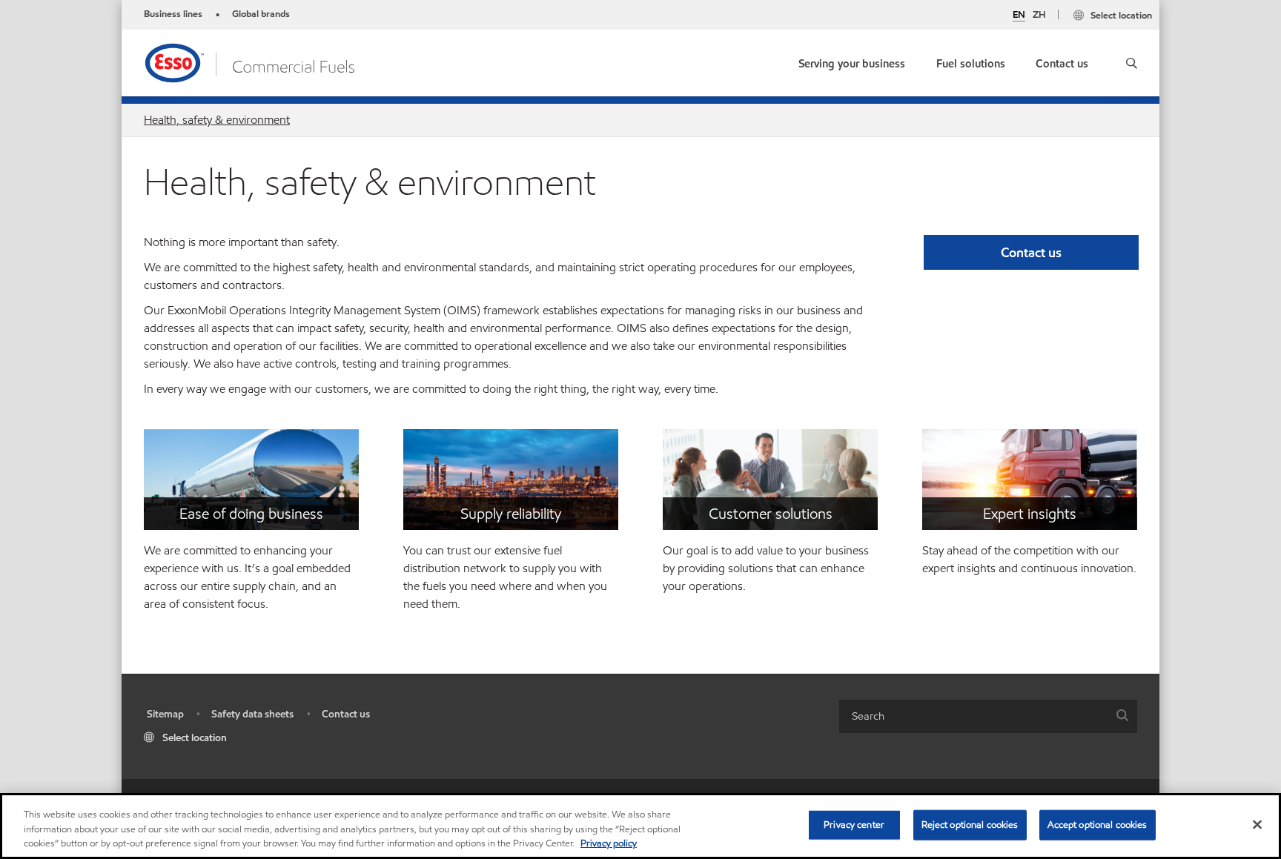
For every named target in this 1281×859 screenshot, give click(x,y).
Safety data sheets (252, 714)
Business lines (173, 14)
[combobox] (988, 716)
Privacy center (854, 824)
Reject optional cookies (970, 824)
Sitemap (165, 714)
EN (1019, 15)
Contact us (346, 714)
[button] (1131, 63)
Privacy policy (608, 843)
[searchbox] (973, 716)
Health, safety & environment (217, 119)
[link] (1062, 60)
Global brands (261, 14)
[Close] (1257, 824)
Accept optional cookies (1097, 824)
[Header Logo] (255, 62)
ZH (1039, 14)
